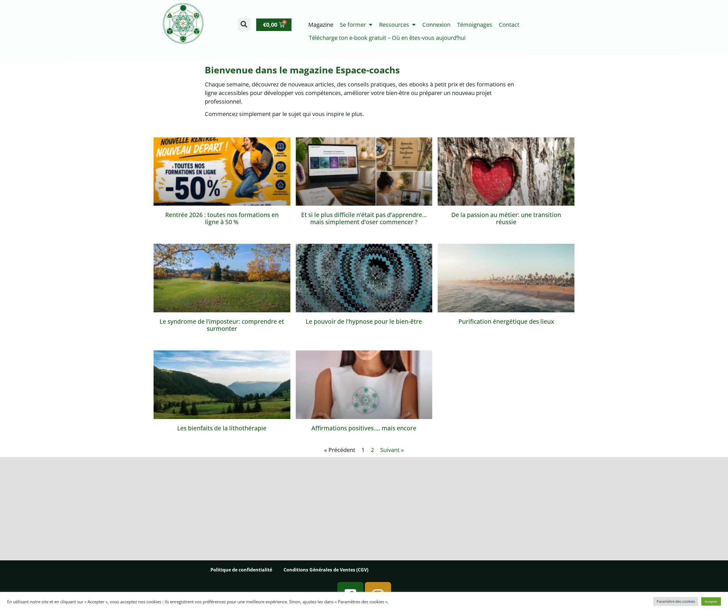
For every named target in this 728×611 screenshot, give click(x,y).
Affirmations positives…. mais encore (363, 428)
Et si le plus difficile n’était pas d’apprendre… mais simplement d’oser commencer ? (364, 218)
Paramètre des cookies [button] (676, 601)
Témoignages (474, 24)
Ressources (394, 24)
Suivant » (392, 450)
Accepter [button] (711, 601)
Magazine (320, 24)
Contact (509, 24)
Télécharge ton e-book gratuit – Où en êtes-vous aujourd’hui (387, 38)
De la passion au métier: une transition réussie (506, 218)
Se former (353, 24)
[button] (244, 24)
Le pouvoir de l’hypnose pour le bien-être (364, 321)
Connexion (436, 24)
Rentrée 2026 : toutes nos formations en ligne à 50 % (222, 218)
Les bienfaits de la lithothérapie (221, 428)
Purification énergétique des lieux (506, 321)
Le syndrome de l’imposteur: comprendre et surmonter (222, 325)
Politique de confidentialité (241, 570)
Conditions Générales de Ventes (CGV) (326, 570)
